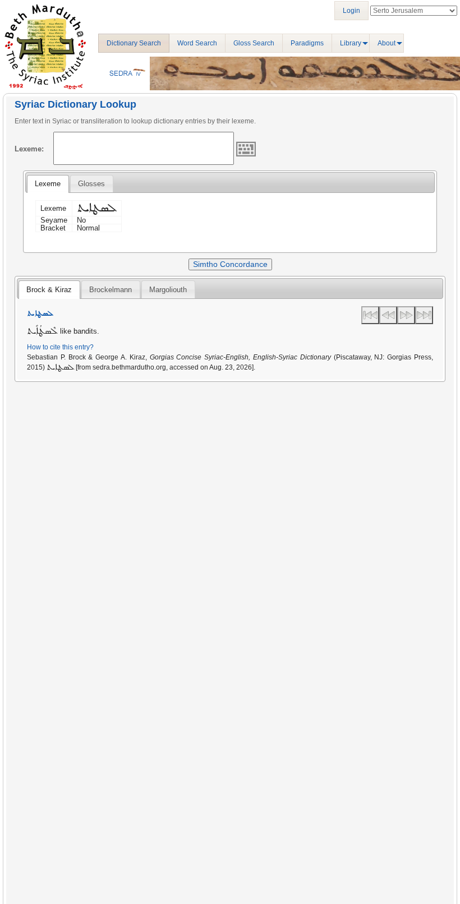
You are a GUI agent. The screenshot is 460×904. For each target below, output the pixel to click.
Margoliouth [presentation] (168, 289)
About (386, 43)
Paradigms (307, 43)
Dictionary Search (134, 43)
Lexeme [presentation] (48, 183)
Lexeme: (29, 149)
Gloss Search (253, 43)
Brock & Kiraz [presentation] (49, 289)
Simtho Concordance (230, 264)
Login (351, 11)
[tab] (47, 184)
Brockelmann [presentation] (110, 289)
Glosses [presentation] (91, 183)
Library (350, 43)
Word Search (197, 43)
